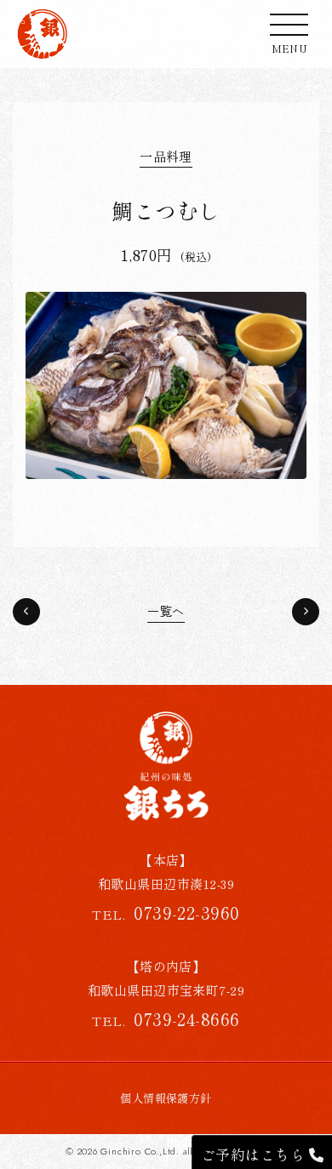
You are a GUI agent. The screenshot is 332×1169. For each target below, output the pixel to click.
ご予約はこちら (255, 1154)
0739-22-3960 (187, 912)
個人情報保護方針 (166, 1098)
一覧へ (165, 611)
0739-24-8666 (187, 1018)
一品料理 (166, 156)
